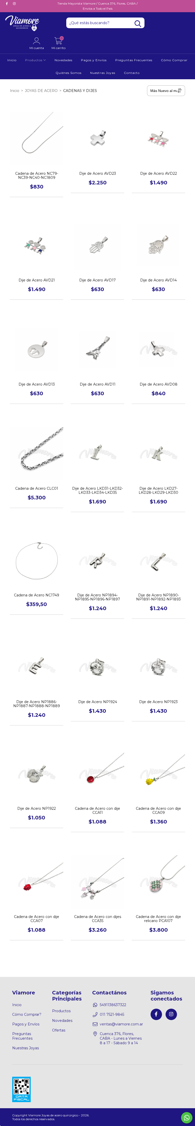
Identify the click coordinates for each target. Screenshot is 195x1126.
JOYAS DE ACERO (41, 90)
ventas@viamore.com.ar (121, 1024)
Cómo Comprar (174, 60)
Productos (34, 60)
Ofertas (58, 1030)
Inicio (12, 60)
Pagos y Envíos (94, 60)
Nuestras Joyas (102, 73)
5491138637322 (113, 1005)
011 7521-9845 (112, 1014)
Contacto (132, 73)
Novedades (63, 60)
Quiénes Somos (69, 73)
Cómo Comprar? (26, 1014)
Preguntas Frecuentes (133, 60)
